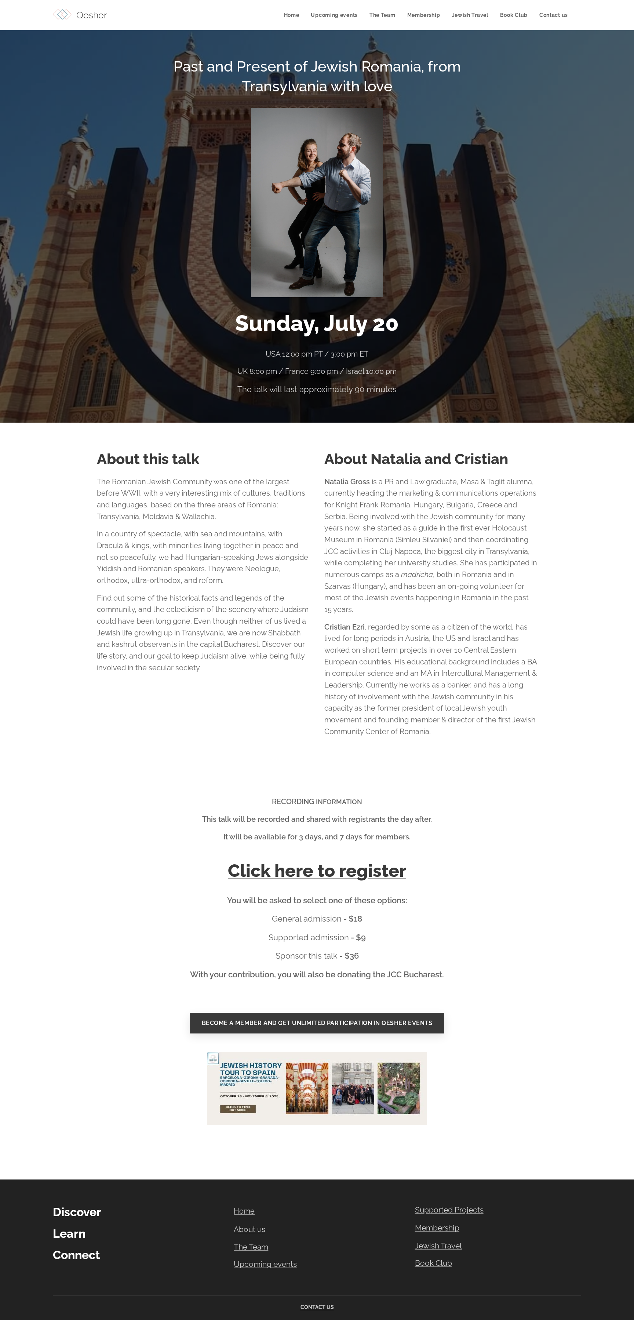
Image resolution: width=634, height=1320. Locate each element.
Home (244, 1211)
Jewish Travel (438, 1245)
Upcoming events (265, 1264)
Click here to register (317, 870)
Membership (437, 1227)
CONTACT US (317, 1307)
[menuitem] (293, 15)
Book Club (433, 1263)
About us (249, 1229)
